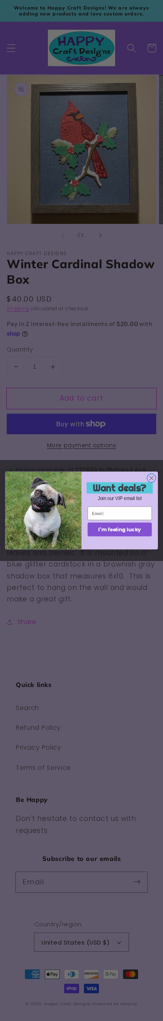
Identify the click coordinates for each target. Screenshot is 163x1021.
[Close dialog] (151, 478)
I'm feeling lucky (119, 529)
